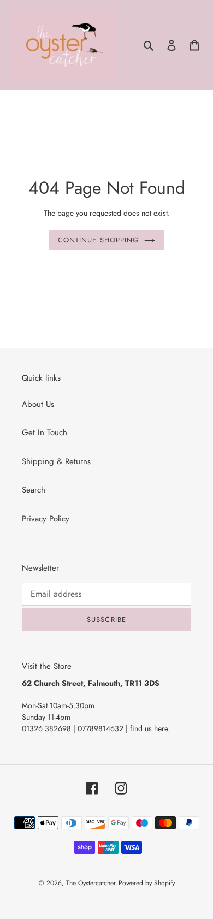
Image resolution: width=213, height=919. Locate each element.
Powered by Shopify (147, 883)
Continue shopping (98, 240)
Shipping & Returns (56, 461)
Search (33, 490)
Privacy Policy (45, 519)
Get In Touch (44, 432)
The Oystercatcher (91, 883)
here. (162, 728)
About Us (38, 404)
